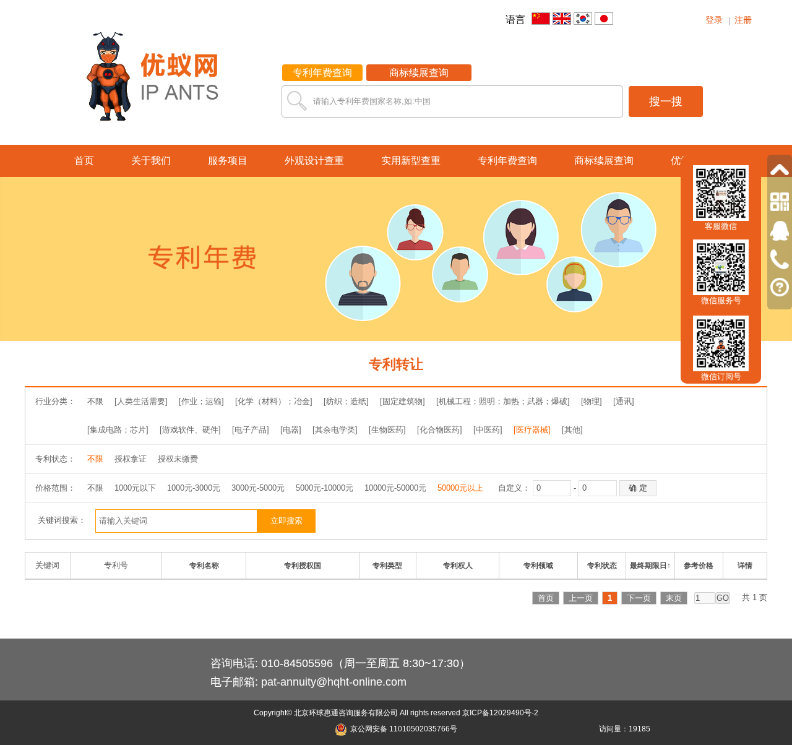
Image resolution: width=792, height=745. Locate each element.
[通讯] (623, 401)
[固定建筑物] (402, 401)
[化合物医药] (439, 429)
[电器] (290, 429)
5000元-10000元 (324, 488)
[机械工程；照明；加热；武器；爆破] (503, 401)
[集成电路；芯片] (117, 429)
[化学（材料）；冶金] (273, 401)
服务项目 (228, 160)
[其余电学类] (335, 429)
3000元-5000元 (258, 488)
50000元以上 (460, 488)
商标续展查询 (419, 72)
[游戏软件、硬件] (190, 429)
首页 (84, 160)
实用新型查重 (411, 160)
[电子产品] (250, 429)
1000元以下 (135, 488)
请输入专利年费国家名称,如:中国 (372, 101)
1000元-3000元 (193, 488)
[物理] (591, 401)
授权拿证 (130, 458)
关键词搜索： (62, 520)
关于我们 (151, 160)
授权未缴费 (178, 458)
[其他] (572, 429)
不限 (95, 401)
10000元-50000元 (395, 488)
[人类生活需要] (141, 401)
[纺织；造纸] (346, 401)
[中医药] (487, 429)
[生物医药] (387, 429)
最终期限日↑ (650, 565)
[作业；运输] (201, 401)
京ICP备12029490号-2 (500, 712)
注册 (743, 20)
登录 (714, 20)
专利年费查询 (322, 72)
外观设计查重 (314, 160)
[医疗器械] (532, 429)
